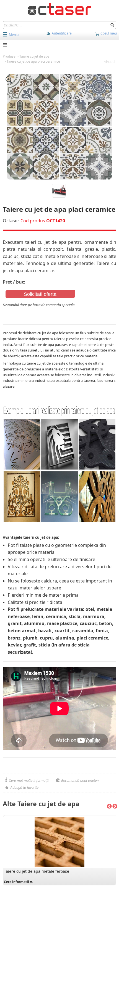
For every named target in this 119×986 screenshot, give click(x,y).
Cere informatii (16, 881)
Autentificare (61, 33)
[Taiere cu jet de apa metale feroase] (59, 842)
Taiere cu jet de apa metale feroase (36, 871)
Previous (109, 806)
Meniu (14, 34)
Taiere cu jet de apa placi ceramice (33, 61)
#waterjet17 (14, 310)
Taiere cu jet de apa (34, 56)
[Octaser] (59, 9)
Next (115, 806)
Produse (9, 56)
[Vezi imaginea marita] (9, 79)
